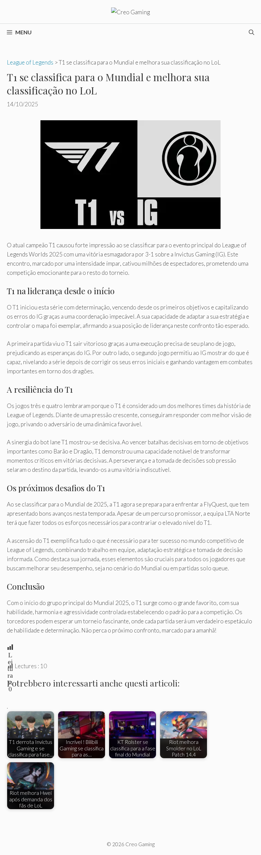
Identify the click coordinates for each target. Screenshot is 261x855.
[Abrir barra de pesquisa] (251, 32)
